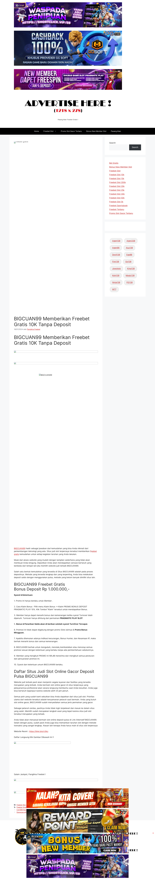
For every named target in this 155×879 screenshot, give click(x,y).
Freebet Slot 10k (116, 175)
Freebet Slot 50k (116, 198)
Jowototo (116, 268)
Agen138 (116, 241)
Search (112, 143)
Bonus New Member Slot (96, 131)
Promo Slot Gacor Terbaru (71, 131)
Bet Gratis (113, 163)
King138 (131, 268)
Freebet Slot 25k (116, 190)
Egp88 (129, 255)
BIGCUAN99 (19, 548)
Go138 (128, 261)
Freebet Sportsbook (118, 205)
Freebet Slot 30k (117, 194)
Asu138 (129, 248)
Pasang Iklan (116, 131)
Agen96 (115, 248)
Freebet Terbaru (116, 209)
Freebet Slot (48, 131)
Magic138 (130, 275)
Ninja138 (116, 282)
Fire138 (115, 261)
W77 (114, 289)
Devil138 (116, 255)
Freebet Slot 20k (116, 186)
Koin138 (115, 275)
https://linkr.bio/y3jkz (38, 731)
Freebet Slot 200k (117, 182)
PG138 (130, 282)
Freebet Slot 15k (116, 178)
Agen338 (131, 241)
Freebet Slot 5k (116, 202)
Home (36, 131)
